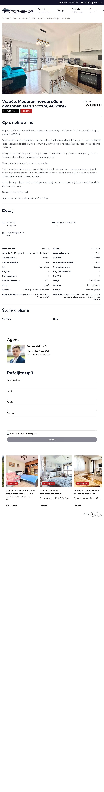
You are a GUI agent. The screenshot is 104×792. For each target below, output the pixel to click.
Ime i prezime (13, 380)
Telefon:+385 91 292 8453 (37, 351)
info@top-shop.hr (93, 2)
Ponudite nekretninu (77, 10)
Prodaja (5, 18)
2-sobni (24, 18)
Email (9, 391)
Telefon (10, 402)
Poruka (10, 413)
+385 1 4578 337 (70, 2)
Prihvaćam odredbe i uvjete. (23, 433)
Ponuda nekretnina (43, 10)
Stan (15, 18)
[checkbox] (8, 434)
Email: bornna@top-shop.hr (38, 354)
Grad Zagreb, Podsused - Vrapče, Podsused (51, 18)
